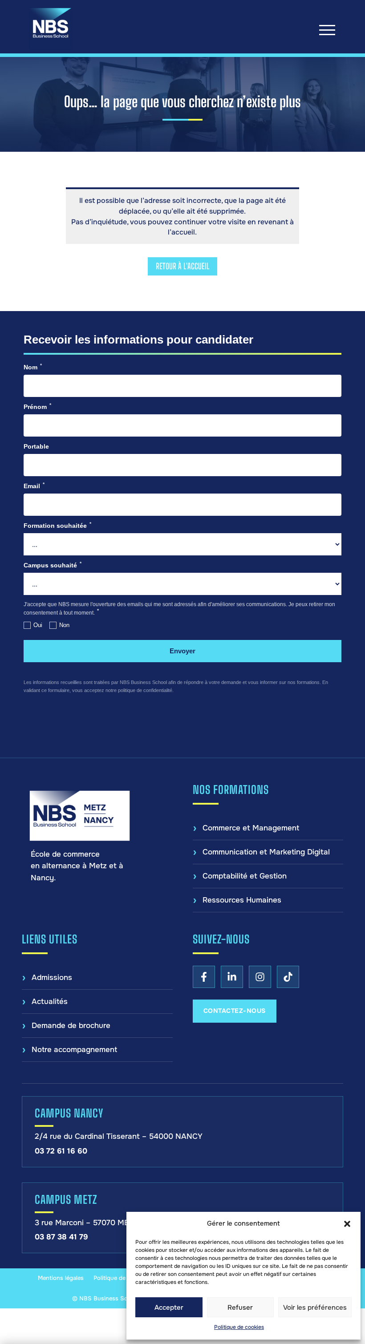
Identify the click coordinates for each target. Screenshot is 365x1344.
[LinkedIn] (232, 977)
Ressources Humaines (242, 900)
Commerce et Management (251, 828)
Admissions (52, 977)
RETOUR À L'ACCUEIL (182, 266)
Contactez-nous (234, 1011)
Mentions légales (61, 1278)
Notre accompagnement (74, 1049)
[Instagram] (260, 977)
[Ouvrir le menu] (327, 29)
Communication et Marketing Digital (266, 852)
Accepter (168, 1307)
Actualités (50, 1001)
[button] (347, 1223)
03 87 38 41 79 (61, 1237)
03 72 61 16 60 (61, 1151)
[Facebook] (204, 977)
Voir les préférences (315, 1307)
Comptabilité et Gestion (245, 876)
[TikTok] (288, 977)
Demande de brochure (71, 1025)
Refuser (240, 1307)
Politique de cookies (239, 1327)
